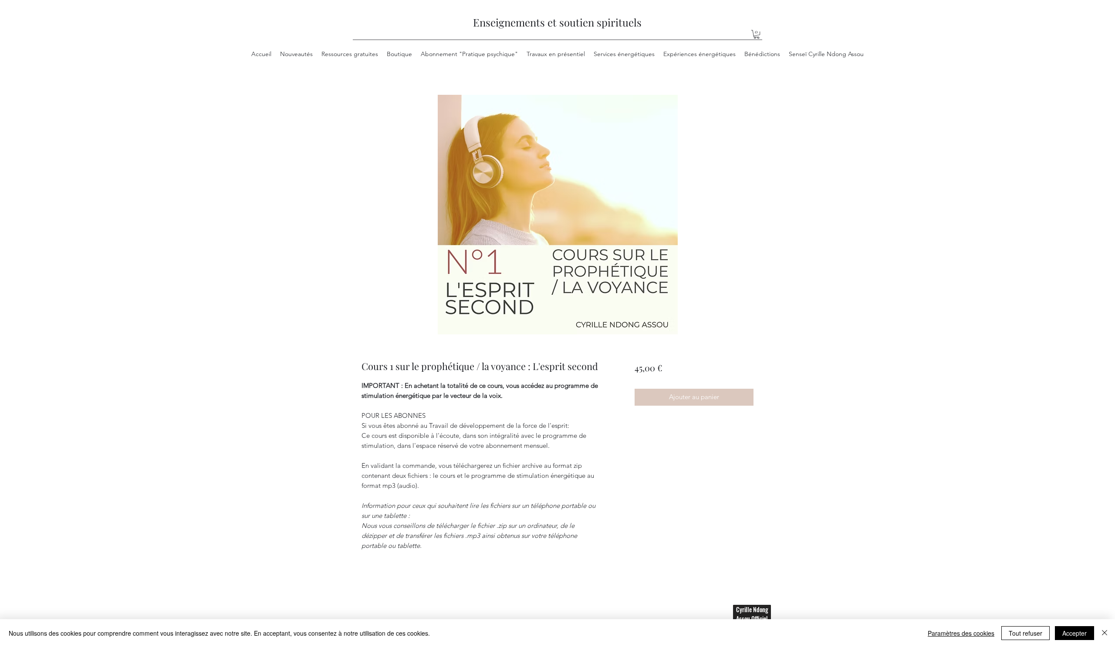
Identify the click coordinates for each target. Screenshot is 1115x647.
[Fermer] (1104, 633)
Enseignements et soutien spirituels (557, 22)
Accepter (1074, 633)
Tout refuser (1025, 633)
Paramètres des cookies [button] (961, 633)
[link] (756, 34)
